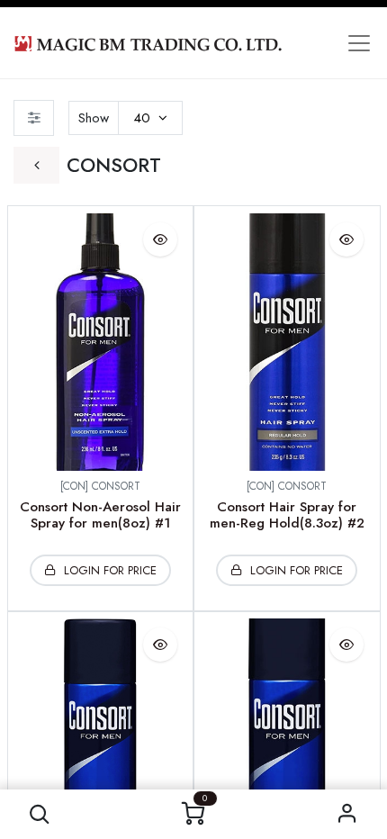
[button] (40, 814)
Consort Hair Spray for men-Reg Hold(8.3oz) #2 (287, 515)
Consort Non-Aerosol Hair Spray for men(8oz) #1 (100, 515)
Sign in (348, 814)
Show (93, 118)
